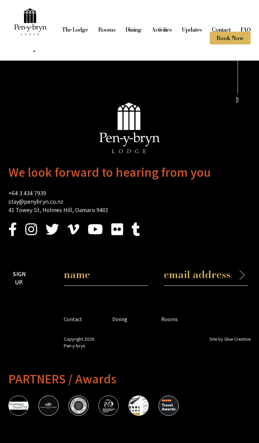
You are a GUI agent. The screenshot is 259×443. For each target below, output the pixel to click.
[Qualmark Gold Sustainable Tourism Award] (138, 407)
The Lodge (75, 30)
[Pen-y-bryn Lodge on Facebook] (12, 234)
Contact (221, 30)
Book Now (230, 38)
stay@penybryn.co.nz (35, 201)
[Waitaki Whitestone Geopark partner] (108, 407)
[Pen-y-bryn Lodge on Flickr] (117, 234)
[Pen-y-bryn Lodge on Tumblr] (136, 234)
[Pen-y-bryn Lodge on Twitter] (52, 234)
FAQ (245, 30)
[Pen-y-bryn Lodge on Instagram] (31, 234)
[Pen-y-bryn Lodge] (30, 33)
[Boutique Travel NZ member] (18, 407)
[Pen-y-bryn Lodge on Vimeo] (73, 234)
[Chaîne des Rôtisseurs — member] (78, 407)
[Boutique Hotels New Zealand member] (48, 407)
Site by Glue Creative (230, 339)
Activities (161, 30)
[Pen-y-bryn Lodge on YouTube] (95, 234)
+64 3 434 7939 (27, 193)
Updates (192, 30)
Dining (133, 30)
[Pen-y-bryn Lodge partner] (169, 407)
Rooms (106, 30)
